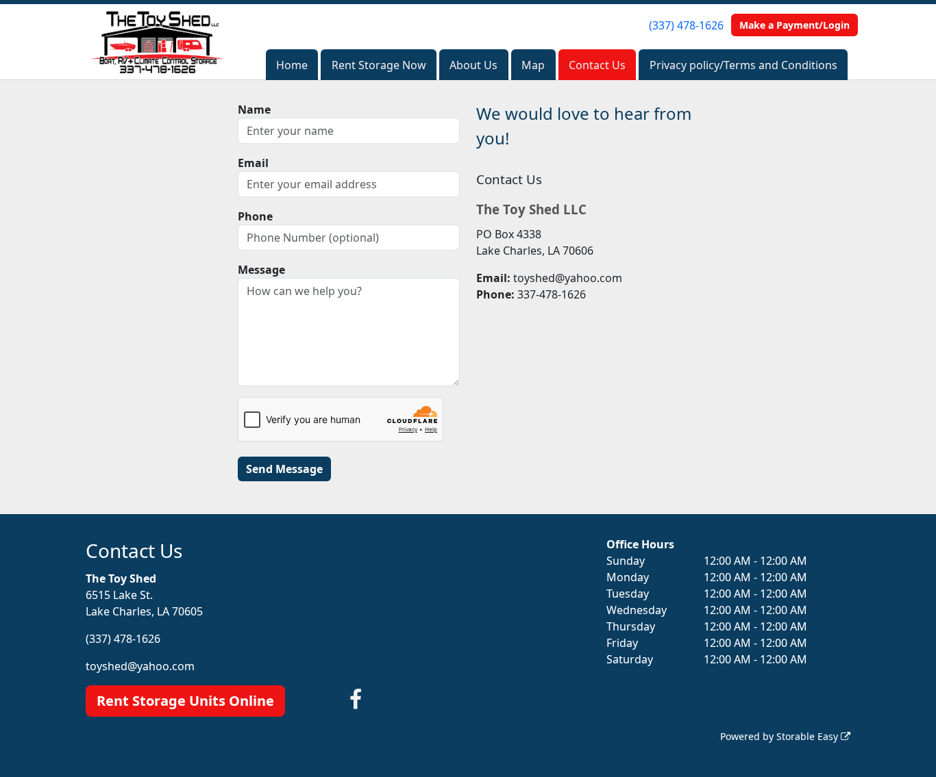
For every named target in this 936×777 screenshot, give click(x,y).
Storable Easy (808, 736)
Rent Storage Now (379, 65)
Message (261, 269)
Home (292, 65)
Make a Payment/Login (794, 24)
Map (533, 65)
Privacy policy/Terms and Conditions (743, 65)
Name (254, 109)
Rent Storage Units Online (185, 700)
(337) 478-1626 (686, 25)
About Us (473, 65)
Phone (255, 216)
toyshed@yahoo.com (140, 666)
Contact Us (597, 65)
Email (253, 162)
